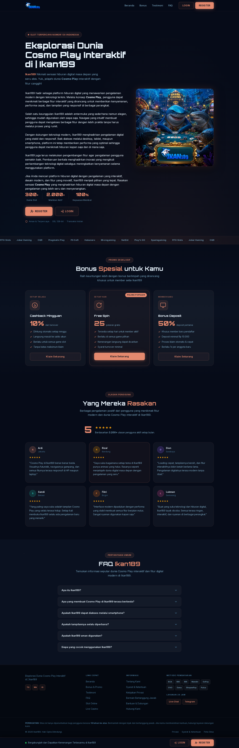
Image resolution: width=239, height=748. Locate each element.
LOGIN (186, 5)
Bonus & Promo (94, 687)
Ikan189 (30, 74)
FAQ (170, 5)
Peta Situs (209, 732)
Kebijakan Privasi (135, 692)
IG (42, 687)
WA (35, 687)
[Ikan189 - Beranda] (32, 5)
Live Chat (174, 701)
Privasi (175, 732)
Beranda (129, 5)
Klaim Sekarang (55, 356)
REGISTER (204, 5)
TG (28, 687)
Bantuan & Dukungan (137, 703)
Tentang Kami (133, 681)
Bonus (143, 5)
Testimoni (157, 5)
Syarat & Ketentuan (136, 687)
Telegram (190, 701)
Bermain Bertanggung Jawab (141, 698)
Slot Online (91, 703)
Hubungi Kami (133, 709)
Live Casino (92, 709)
